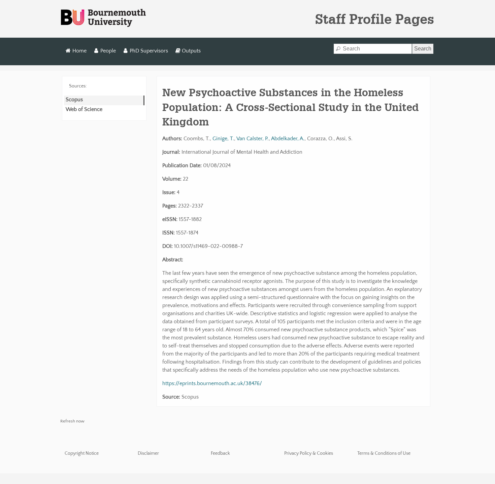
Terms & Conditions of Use (383, 453)
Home (79, 51)
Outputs (191, 51)
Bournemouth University (103, 18)
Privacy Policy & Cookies (308, 453)
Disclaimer (148, 453)
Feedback (220, 453)
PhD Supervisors (149, 51)
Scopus (74, 100)
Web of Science (84, 109)
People (108, 51)
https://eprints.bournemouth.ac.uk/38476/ (212, 383)
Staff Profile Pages (374, 19)
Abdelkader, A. (287, 139)
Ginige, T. (223, 139)
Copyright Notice (82, 453)
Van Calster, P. (252, 139)
